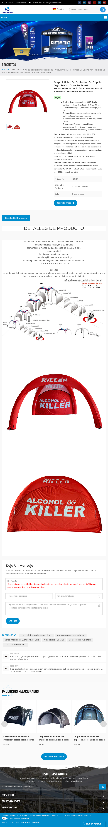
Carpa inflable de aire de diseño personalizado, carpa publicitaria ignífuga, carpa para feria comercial (87, 738)
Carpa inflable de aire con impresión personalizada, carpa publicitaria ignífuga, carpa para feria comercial (54, 738)
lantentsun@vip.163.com (50, 3)
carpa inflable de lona (54, 640)
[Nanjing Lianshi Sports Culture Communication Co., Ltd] (7, 10)
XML (17, 822)
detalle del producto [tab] (16, 218)
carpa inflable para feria (15, 644)
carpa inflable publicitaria (80, 640)
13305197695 (20, 3)
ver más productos (53, 756)
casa (6, 70)
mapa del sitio (8, 822)
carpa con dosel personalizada (71, 635)
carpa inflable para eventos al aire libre (22, 640)
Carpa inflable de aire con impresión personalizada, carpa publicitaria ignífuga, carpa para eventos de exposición (18, 738)
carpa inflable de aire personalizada (36, 635)
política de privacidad (30, 822)
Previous (4, 724)
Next (103, 724)
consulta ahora (64, 202)
